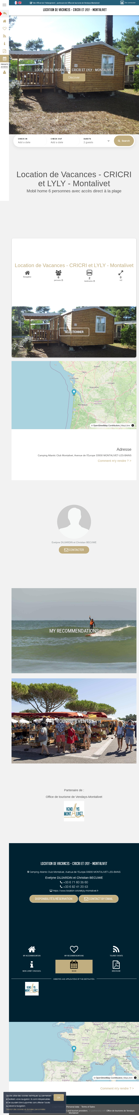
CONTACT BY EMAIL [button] (100, 899)
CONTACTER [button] (76, 550)
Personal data (72, 1107)
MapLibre (125, 425)
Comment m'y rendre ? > (114, 461)
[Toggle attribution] (133, 425)
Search (125, 140)
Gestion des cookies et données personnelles (25, 1109)
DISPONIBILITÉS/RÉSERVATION (53, 899)
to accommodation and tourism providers (68, 1111)
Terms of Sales (88, 1107)
